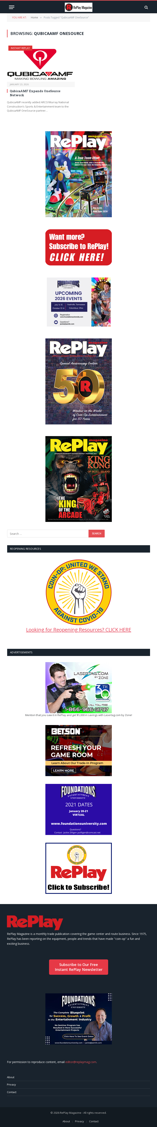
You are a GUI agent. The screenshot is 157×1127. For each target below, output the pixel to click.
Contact (11, 1092)
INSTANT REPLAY (20, 48)
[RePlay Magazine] (78, 7)
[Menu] (11, 7)
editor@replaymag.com (80, 1062)
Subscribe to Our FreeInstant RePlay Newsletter (78, 967)
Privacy (11, 1084)
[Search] (146, 7)
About (10, 1077)
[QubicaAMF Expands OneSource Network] (41, 64)
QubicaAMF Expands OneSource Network (35, 93)
